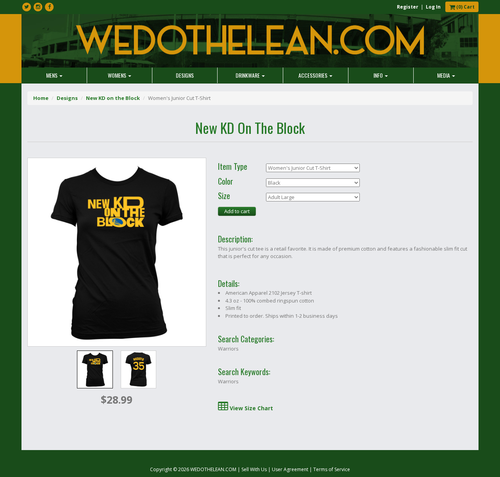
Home (40, 97)
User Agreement (290, 469)
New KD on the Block (113, 97)
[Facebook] (49, 7)
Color (225, 181)
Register (407, 7)
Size (224, 196)
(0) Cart (465, 7)
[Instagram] (38, 7)
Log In (433, 7)
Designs (185, 75)
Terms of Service (331, 469)
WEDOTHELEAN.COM (213, 469)
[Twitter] (26, 7)
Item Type (232, 167)
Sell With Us (254, 469)
